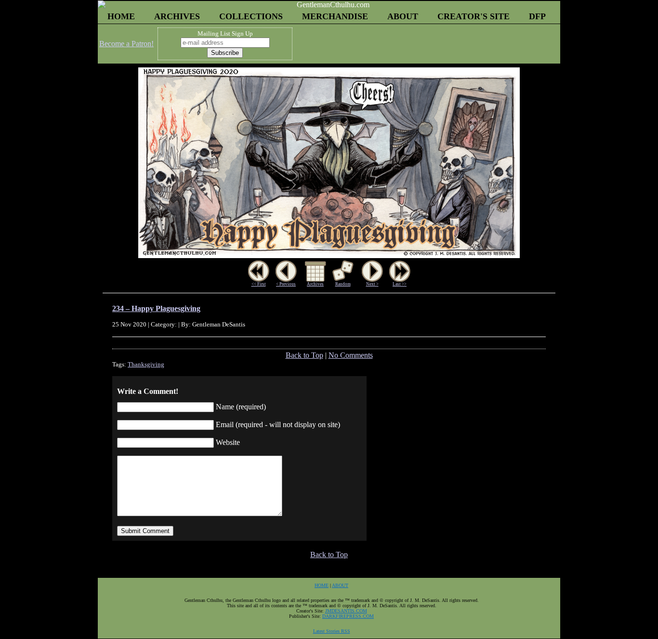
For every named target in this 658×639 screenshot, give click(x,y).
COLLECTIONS (251, 16)
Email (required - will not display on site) (278, 424)
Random (343, 284)
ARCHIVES (177, 16)
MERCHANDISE (335, 16)
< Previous (286, 284)
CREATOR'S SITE (473, 16)
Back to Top (304, 355)
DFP (537, 16)
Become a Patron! (126, 43)
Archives (315, 284)
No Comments (351, 355)
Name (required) (241, 407)
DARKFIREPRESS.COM (348, 616)
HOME (121, 16)
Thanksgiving (146, 364)
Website (228, 442)
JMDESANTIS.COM (346, 610)
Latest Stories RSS (331, 631)
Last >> (400, 284)
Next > (372, 284)
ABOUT (402, 16)
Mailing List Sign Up (225, 33)
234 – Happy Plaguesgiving (156, 308)
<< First (258, 284)
